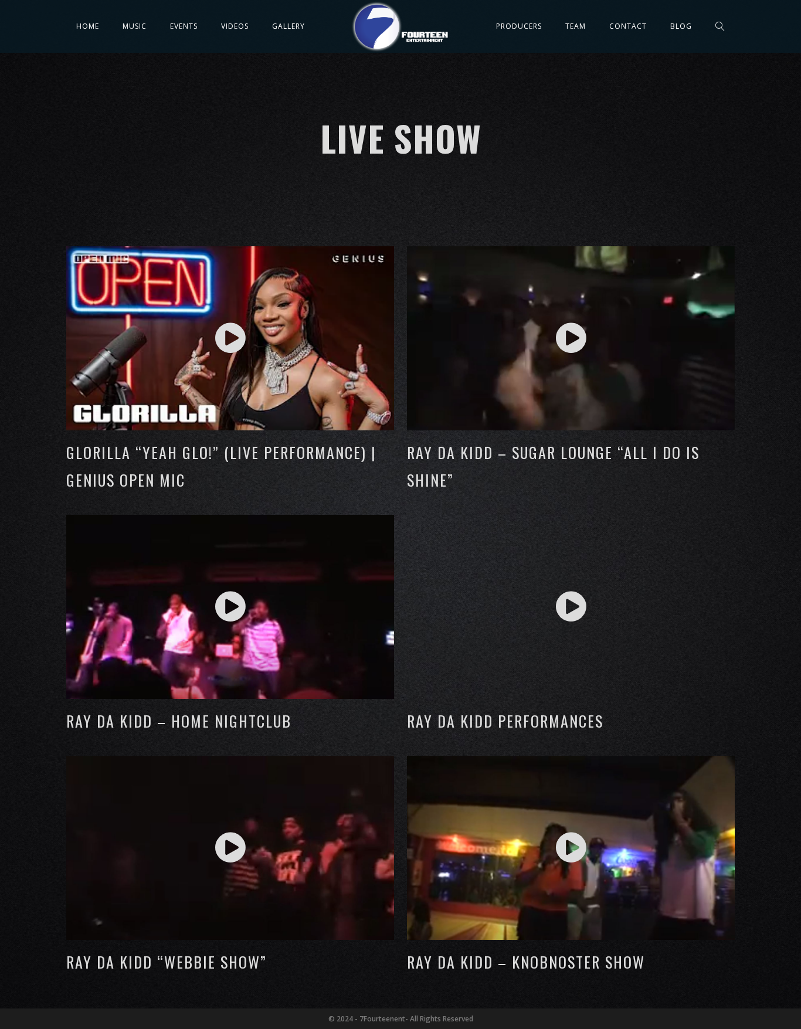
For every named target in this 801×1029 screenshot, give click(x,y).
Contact (628, 26)
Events (184, 26)
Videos (235, 26)
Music (135, 26)
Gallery (288, 26)
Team (575, 26)
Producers (519, 26)
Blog (681, 26)
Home (87, 26)
